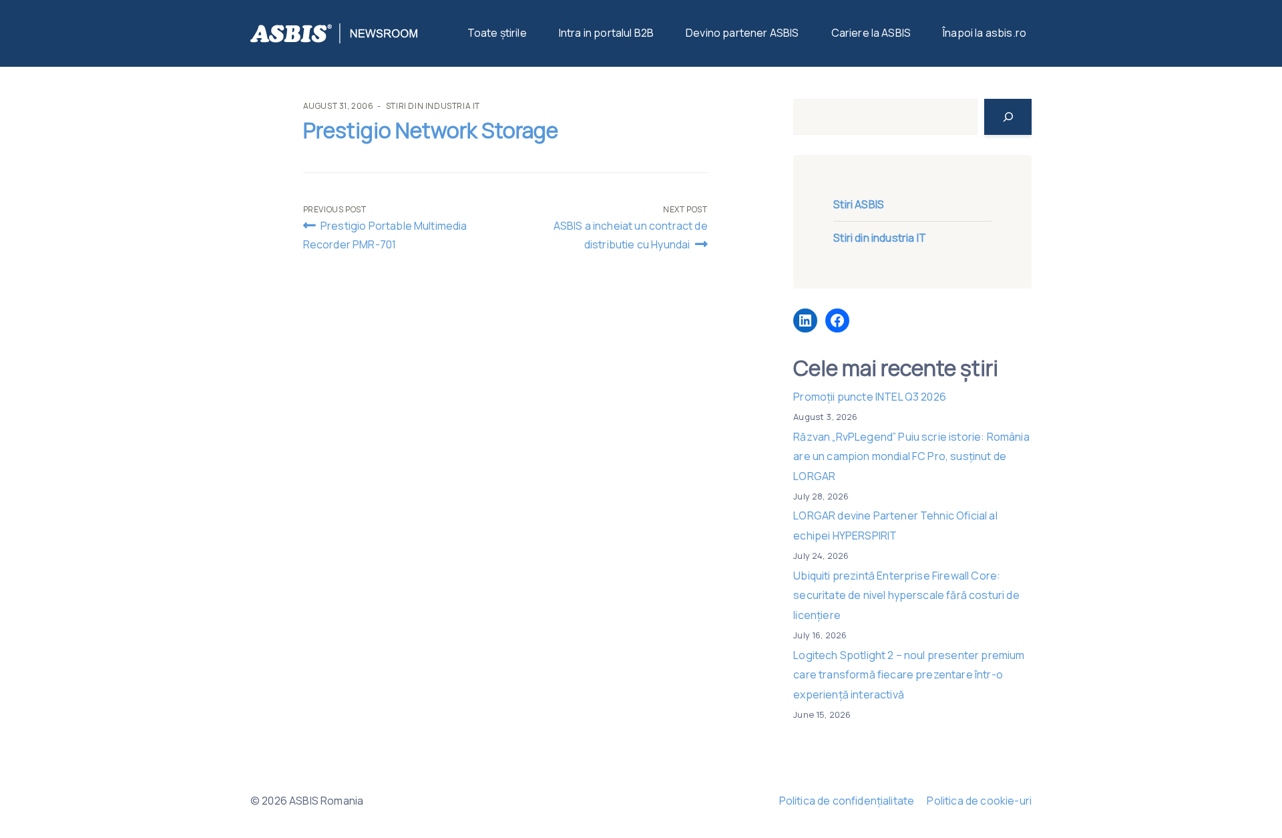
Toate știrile (497, 32)
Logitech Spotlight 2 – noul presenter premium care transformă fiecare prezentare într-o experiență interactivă (908, 675)
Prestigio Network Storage (430, 130)
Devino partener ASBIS (742, 32)
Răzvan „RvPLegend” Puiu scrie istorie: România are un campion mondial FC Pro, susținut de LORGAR (911, 456)
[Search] (1008, 117)
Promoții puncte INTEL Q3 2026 (869, 396)
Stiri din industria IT (433, 106)
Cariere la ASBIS (871, 32)
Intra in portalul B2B (606, 32)
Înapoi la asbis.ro (984, 32)
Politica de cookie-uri (979, 800)
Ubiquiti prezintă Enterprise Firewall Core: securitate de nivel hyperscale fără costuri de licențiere (906, 595)
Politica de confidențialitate (847, 800)
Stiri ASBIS (858, 204)
